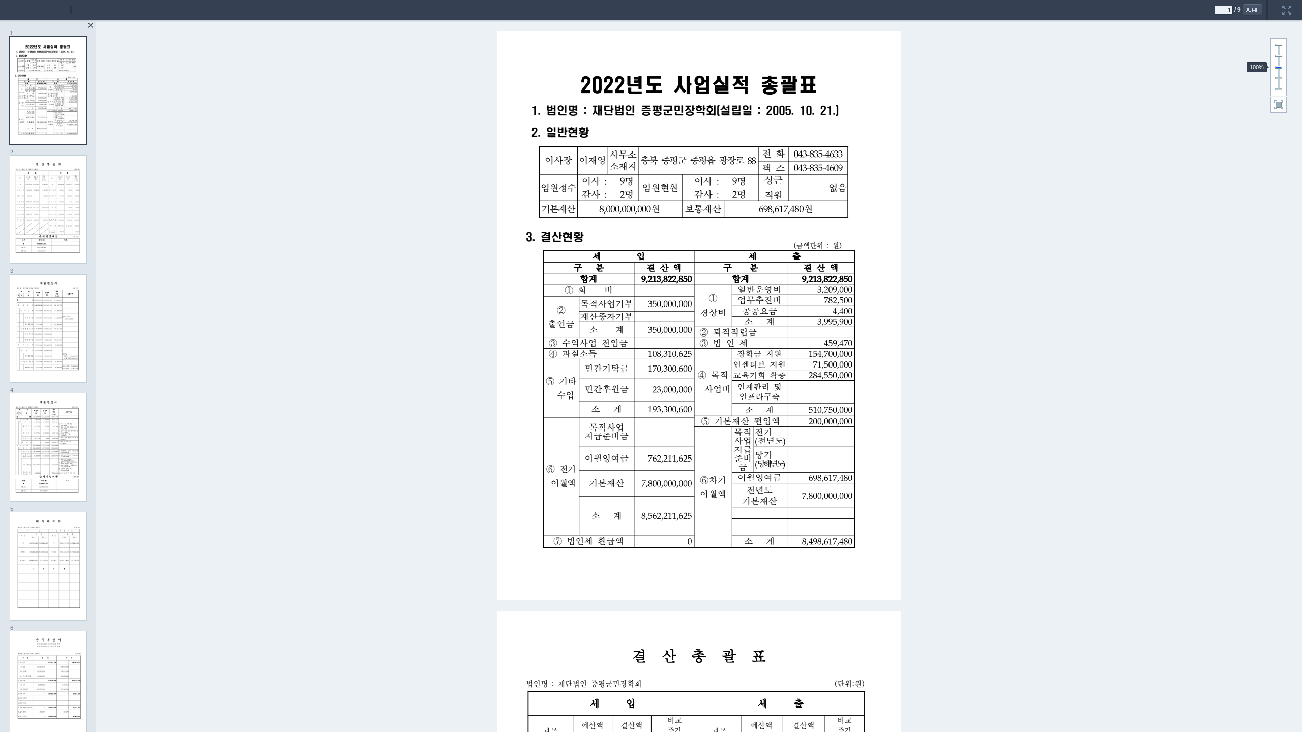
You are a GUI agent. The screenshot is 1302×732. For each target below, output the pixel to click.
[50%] (1278, 78)
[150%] (1278, 55)
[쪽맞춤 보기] (1278, 105)
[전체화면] (1287, 3)
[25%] (1278, 89)
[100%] (1278, 67)
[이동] (1252, 9)
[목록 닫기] (90, 25)
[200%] (1278, 44)
